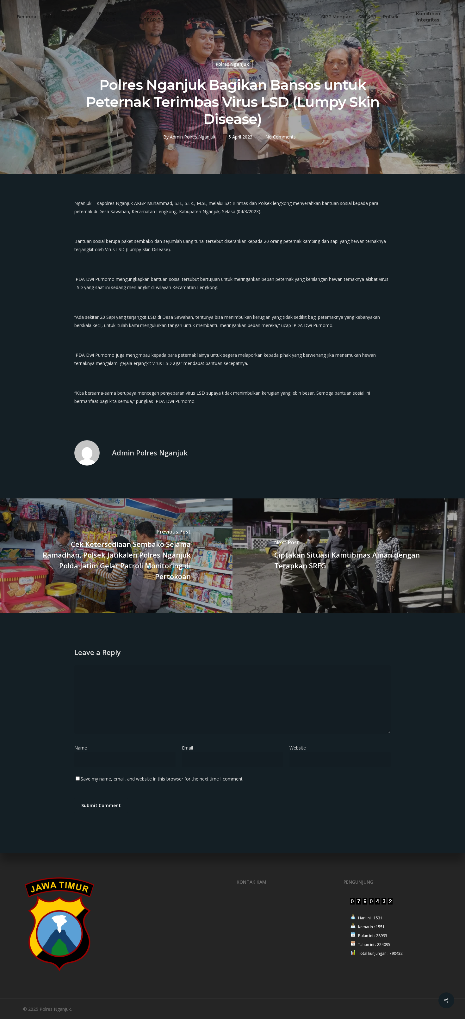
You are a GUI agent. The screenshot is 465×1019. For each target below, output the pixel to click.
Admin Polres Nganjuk (192, 137)
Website (297, 748)
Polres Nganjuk (232, 64)
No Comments (280, 137)
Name (82, 748)
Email (189, 748)
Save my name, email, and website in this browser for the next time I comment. (162, 779)
